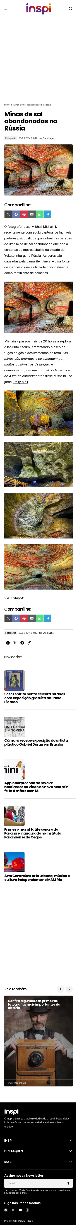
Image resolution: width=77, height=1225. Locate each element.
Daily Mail (20, 382)
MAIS (8, 1162)
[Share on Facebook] (7, 643)
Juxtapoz (17, 598)
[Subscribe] (69, 1183)
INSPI (8, 1140)
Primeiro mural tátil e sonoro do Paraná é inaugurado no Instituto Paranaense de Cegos (32, 833)
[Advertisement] (38, 60)
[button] (6, 9)
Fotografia (10, 138)
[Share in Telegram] (22, 643)
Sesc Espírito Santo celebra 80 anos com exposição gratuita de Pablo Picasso (34, 698)
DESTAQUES (13, 1151)
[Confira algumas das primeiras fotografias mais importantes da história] (38, 1041)
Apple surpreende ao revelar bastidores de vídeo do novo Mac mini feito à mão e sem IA (36, 787)
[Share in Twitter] (15, 643)
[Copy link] (29, 643)
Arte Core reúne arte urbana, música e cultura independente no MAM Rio (37, 878)
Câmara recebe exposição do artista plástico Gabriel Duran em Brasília (36, 742)
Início (7, 104)
